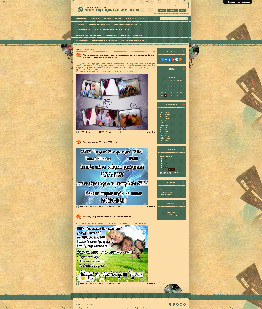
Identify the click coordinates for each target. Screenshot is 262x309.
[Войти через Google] (176, 59)
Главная (162, 10)
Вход (182, 10)
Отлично (165, 158)
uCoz (93, 304)
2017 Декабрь (165, 118)
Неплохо (165, 163)
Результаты (164, 172)
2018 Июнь (164, 131)
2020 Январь (165, 140)
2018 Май (164, 129)
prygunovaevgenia (93, 132)
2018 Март (164, 125)
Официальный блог (167, 190)
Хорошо (165, 161)
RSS (185, 5)
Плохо (165, 165)
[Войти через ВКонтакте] (166, 59)
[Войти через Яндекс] (173, 59)
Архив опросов (173, 172)
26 (165, 95)
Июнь (89, 49)
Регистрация (172, 10)
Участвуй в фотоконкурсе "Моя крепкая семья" (107, 217)
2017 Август (165, 112)
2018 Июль (164, 134)
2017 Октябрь (165, 114)
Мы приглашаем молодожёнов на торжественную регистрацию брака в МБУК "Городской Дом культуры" (118, 56)
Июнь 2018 (171, 77)
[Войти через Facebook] (169, 59)
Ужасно (165, 167)
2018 (84, 49)
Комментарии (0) (116, 132)
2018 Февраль (165, 123)
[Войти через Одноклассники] (180, 59)
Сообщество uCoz (167, 192)
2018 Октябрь (165, 136)
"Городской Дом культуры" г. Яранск (112, 10)
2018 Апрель (165, 127)
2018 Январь (165, 121)
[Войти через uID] (162, 59)
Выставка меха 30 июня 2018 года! (100, 142)
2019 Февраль (165, 138)
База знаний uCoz (166, 194)
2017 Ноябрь (165, 116)
